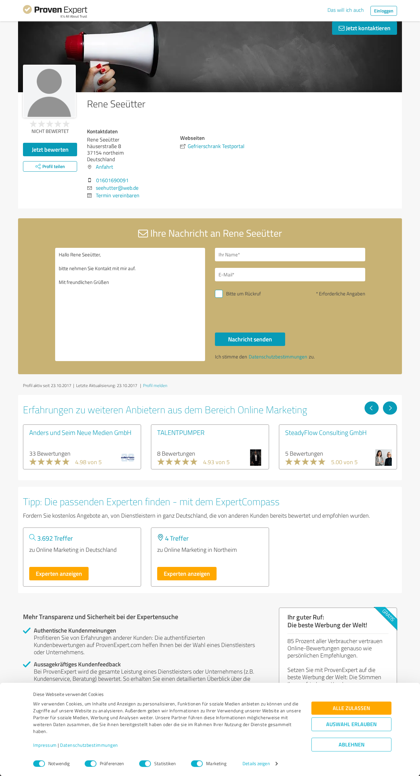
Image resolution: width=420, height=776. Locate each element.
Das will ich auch (345, 9)
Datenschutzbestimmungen (89, 745)
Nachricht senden (250, 339)
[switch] (90, 763)
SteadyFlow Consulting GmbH (326, 432)
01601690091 (112, 180)
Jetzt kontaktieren (367, 28)
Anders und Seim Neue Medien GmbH (80, 432)
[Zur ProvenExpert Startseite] (55, 12)
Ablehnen (352, 744)
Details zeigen (256, 764)
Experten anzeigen (59, 573)
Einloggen (383, 11)
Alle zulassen (351, 708)
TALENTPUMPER (180, 432)
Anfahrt (104, 166)
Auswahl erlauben (351, 724)
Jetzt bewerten (50, 149)
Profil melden (155, 385)
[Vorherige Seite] (372, 408)
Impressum (45, 745)
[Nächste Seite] (390, 408)
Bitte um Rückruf (243, 293)
